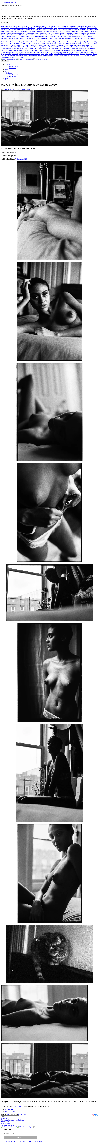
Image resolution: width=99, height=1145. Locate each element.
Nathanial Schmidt (70, 48)
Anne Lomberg (32, 28)
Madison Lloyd (21, 45)
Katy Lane (34, 42)
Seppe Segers (20, 52)
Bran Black (36, 29)
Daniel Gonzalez (51, 33)
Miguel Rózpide (43, 47)
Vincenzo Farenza (33, 55)
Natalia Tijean (61, 48)
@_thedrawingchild (21, 159)
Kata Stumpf (19, 42)
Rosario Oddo (82, 50)
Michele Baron (27, 47)
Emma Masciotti (87, 35)
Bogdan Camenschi (27, 29)
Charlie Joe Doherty (29, 31)
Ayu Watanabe (82, 28)
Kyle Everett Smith (89, 42)
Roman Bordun (73, 50)
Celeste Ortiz (9, 31)
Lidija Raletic (85, 43)
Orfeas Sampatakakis (6, 50)
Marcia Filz (29, 45)
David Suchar (68, 33)
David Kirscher (60, 33)
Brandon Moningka (44, 29)
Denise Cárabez (86, 33)
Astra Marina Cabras (63, 28)
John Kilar (16, 40)
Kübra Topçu (12, 43)
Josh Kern (41, 40)
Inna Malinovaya (5, 38)
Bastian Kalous (91, 28)
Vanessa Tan (89, 54)
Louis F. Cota (4, 45)
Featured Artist (13, 76)
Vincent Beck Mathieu (21, 55)
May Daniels (88, 45)
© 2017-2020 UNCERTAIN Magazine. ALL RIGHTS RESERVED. (22, 1141)
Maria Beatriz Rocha (67, 45)
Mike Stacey (59, 47)
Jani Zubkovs (58, 38)
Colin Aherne (9, 33)
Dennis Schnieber (11, 35)
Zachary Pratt (10, 57)
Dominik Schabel (30, 35)
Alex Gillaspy (49, 26)
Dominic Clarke (21, 35)
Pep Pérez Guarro (32, 50)
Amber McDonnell (78, 26)
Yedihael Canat (74, 55)
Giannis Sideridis (44, 36)
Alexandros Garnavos (39, 26)
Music (6, 69)
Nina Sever (87, 48)
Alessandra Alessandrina (15, 26)
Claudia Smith (88, 31)
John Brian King (8, 40)
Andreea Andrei (5, 28)
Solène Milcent (67, 52)
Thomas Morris (24, 54)
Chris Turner (79, 31)
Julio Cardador (64, 40)
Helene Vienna (92, 36)
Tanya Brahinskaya (14, 54)
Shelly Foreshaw (58, 52)
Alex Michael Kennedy (60, 26)
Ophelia (92, 48)
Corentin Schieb (17, 33)
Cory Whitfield (26, 33)
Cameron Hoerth (62, 29)
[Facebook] (95, 1115)
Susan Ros (93, 52)
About (7, 78)
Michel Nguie (34, 47)
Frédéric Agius (24, 36)
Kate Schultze (27, 42)
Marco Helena (36, 45)
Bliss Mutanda (18, 29)
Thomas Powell (33, 54)
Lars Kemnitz (25, 43)
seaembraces (13, 52)
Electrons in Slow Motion (53, 35)
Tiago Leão (41, 54)
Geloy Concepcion (34, 36)
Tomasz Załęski (65, 54)
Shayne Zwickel (48, 52)
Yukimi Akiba (83, 55)
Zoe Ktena (22, 57)
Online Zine (12, 68)
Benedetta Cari (9, 29)
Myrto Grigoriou (28, 48)
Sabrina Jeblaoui (5, 52)
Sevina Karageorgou (38, 52)
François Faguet (15, 36)
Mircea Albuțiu (75, 47)
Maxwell (82, 45)
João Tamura (47, 40)
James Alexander (41, 38)
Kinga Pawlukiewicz (69, 42)
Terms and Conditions (7, 1125)
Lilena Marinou (94, 43)
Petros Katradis (41, 50)
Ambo (85, 26)
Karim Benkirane (10, 42)
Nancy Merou (42, 48)
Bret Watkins (53, 29)
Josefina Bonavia (24, 40)
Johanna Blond (87, 38)
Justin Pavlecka (81, 40)
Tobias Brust (57, 54)
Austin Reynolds (73, 28)
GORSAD (84, 36)
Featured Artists (13, 66)
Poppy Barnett (50, 50)
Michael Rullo (18, 47)
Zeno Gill (16, 57)
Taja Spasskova (5, 54)
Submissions (8, 73)
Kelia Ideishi (40, 42)
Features (7, 64)
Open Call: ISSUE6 (15, 75)
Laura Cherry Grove (34, 43)
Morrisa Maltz (11, 48)
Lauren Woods (45, 43)
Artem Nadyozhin (52, 28)
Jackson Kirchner (31, 38)
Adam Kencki (4, 26)
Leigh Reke (61, 43)
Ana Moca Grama (92, 26)
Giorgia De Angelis (54, 36)
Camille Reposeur (72, 29)
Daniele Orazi (42, 33)
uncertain (6, 89)
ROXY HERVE (90, 50)
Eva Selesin (8, 36)
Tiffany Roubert (49, 54)
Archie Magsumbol (42, 28)
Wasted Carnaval (42, 55)
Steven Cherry (86, 52)
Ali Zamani (70, 26)
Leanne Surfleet (53, 43)
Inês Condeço (14, 38)
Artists (9, 1114)
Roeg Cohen (65, 50)
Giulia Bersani (64, 36)
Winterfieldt (57, 55)
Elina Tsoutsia (64, 35)
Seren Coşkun (28, 52)
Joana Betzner (78, 38)
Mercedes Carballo (9, 47)
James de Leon (50, 38)
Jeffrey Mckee (66, 38)
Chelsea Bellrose (40, 31)
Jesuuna (72, 38)
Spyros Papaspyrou (77, 52)
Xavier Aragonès (65, 55)
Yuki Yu (89, 55)
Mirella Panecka (84, 47)
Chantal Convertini (19, 31)
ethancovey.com (10, 1111)
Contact (7, 80)
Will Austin (50, 55)
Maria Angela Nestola (56, 45)
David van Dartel (77, 33)
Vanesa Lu (82, 54)
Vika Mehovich (11, 55)
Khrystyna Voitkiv (58, 42)
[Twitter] (97, 1115)
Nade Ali (35, 48)
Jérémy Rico (88, 40)
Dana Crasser (34, 33)
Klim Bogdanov (79, 42)
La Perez (18, 43)
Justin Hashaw (72, 40)
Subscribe (7, 1129)
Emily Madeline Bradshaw (75, 35)
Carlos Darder (89, 29)
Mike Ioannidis (52, 47)
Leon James (78, 43)
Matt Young (77, 45)
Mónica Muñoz (19, 48)
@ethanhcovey (9, 1109)
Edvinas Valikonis (40, 35)
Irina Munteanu (22, 38)
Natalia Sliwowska (52, 48)
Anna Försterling (23, 28)
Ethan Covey (22, 1114)
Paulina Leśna (23, 50)
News (6, 71)
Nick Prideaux (80, 48)
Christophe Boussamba (70, 31)
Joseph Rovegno (33, 40)
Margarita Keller (44, 45)
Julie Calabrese (56, 40)
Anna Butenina (14, 28)
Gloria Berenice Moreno (75, 36)
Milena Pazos (67, 47)
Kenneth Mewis (48, 42)
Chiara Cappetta (49, 31)
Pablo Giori (16, 50)
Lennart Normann (70, 43)
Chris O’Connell (58, 31)
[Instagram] (93, 1115)
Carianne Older (81, 29)
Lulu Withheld (13, 45)
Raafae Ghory (58, 50)
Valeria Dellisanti (74, 54)
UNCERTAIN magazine (8, 2)
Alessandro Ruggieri (27, 26)
